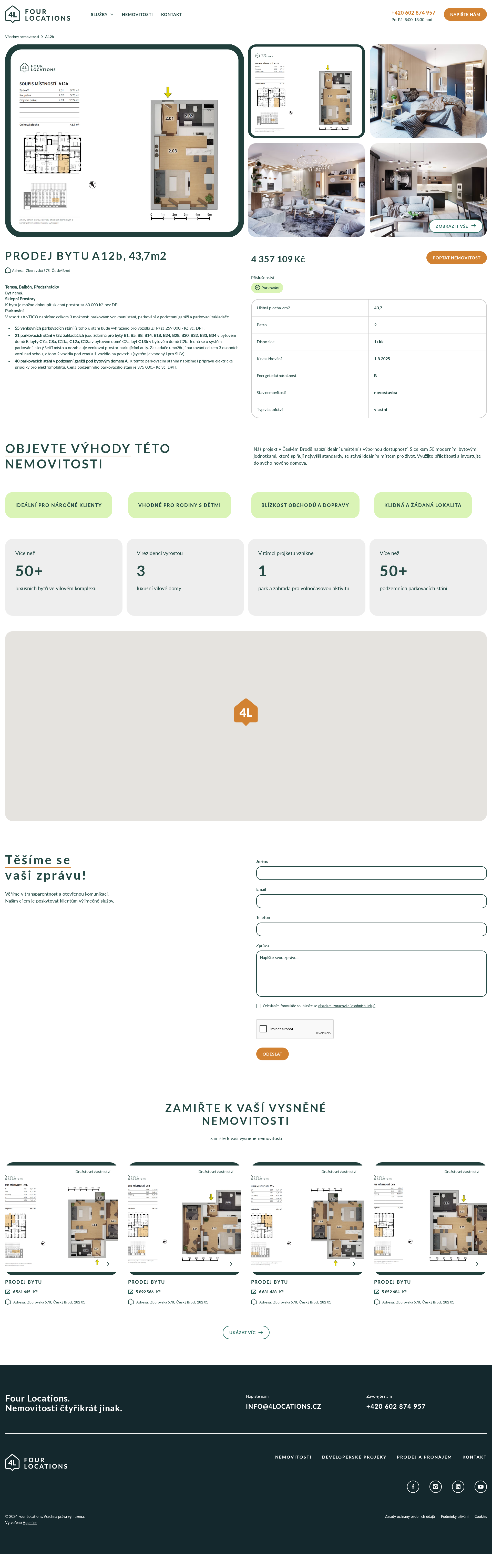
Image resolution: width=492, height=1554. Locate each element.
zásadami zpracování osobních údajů (346, 1006)
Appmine (30, 1522)
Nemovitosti (137, 14)
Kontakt (171, 14)
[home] (43, 14)
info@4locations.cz (283, 1406)
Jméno (262, 861)
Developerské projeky (354, 1456)
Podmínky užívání (454, 1516)
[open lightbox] (124, 140)
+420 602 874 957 (413, 12)
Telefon (263, 917)
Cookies (481, 1516)
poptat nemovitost (456, 257)
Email (261, 889)
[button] (102, 14)
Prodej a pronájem (424, 1456)
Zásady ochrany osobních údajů (410, 1516)
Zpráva (262, 945)
